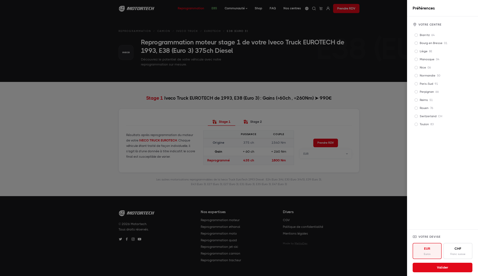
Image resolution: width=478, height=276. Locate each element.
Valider (442, 267)
